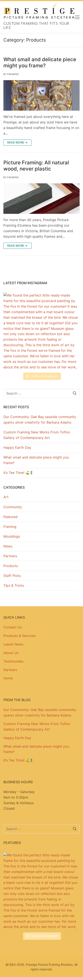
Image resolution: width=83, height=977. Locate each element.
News (7, 546)
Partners (10, 556)
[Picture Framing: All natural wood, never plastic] (41, 198)
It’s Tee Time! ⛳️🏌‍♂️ (18, 472)
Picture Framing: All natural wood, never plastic (36, 165)
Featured (10, 517)
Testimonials (13, 661)
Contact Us (12, 627)
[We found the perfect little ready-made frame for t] (41, 331)
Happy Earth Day (17, 447)
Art (6, 497)
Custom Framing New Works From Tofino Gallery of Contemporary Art (36, 435)
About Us (11, 653)
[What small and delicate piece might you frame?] (41, 95)
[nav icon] (77, 17)
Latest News (13, 644)
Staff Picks (12, 575)
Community (12, 507)
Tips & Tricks (13, 585)
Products (10, 566)
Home (8, 678)
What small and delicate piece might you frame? (39, 62)
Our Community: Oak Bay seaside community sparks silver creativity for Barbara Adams (39, 419)
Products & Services (19, 636)
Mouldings (11, 536)
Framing (12, 74)
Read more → (17, 142)
